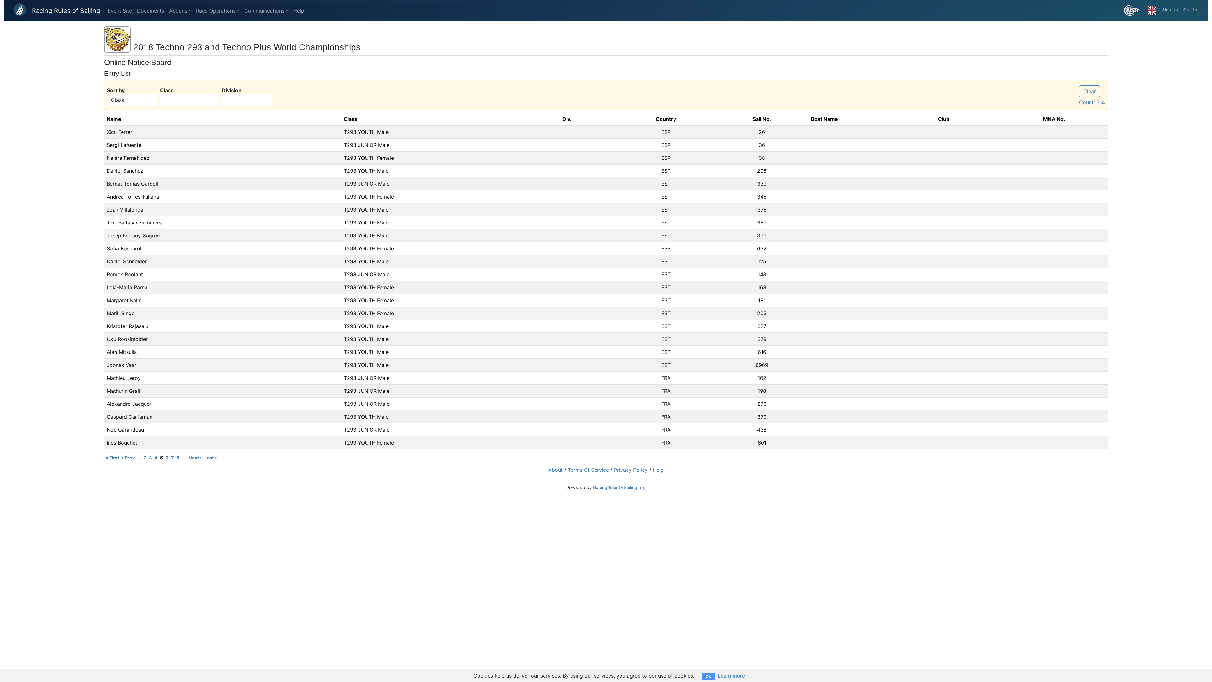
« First (112, 457)
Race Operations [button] (215, 11)
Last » (211, 457)
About (555, 470)
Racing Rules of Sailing (66, 11)
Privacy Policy (631, 470)
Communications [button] (264, 11)
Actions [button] (178, 11)
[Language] (1154, 9)
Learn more (731, 676)
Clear (1089, 91)
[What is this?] (1134, 11)
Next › (195, 457)
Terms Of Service (588, 470)
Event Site (120, 11)
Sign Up (1170, 9)
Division (231, 90)
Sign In (1190, 9)
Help (298, 11)
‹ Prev (128, 457)
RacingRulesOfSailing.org (619, 487)
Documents (150, 11)
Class (167, 90)
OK (708, 676)
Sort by (116, 90)
